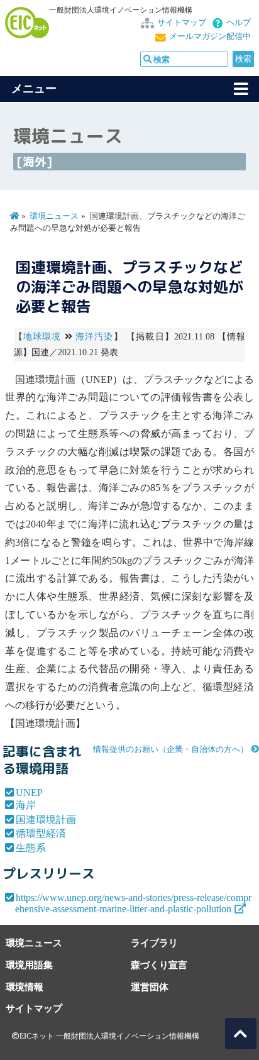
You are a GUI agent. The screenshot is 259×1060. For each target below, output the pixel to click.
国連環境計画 (46, 819)
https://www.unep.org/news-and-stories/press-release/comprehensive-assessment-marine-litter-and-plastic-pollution (133, 903)
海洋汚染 (94, 336)
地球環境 (42, 336)
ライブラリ (154, 942)
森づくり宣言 (159, 964)
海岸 (26, 805)
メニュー (34, 88)
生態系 (31, 847)
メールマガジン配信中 (210, 36)
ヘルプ (238, 22)
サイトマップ (181, 22)
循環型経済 (41, 833)
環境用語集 (29, 964)
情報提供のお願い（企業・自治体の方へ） (170, 749)
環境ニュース (54, 216)
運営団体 (149, 986)
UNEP (29, 792)
